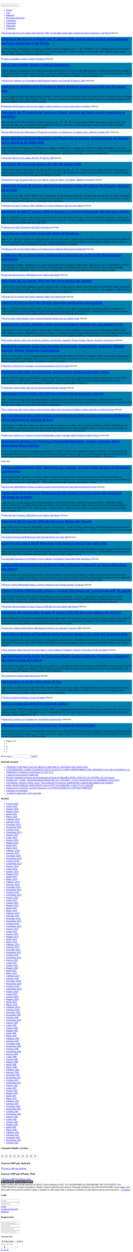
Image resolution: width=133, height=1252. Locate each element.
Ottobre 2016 (12, 1111)
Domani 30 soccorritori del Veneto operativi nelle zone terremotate (51, 303)
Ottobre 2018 (12, 1049)
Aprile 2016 (11, 1127)
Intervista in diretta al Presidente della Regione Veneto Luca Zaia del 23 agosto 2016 (64, 634)
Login (3, 1206)
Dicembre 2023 (13, 887)
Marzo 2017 (11, 1098)
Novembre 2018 (13, 1046)
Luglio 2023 (11, 900)
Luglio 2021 (11, 962)
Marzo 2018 (11, 1067)
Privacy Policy (8, 1182)
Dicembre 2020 (13, 981)
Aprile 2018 (11, 1064)
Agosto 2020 (12, 991)
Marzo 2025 (11, 848)
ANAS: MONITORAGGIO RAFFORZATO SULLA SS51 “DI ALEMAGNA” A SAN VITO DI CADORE (49, 785)
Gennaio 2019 (12, 1041)
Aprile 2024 (11, 876)
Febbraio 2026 (13, 819)
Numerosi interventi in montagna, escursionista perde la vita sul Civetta (55, 372)
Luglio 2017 (11, 1088)
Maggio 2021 (12, 968)
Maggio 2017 (12, 1093)
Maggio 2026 (12, 811)
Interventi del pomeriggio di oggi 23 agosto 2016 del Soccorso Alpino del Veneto (61, 612)
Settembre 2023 (13, 895)
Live (8, 12)
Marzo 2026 (11, 816)
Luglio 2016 (11, 1119)
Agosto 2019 (12, 1022)
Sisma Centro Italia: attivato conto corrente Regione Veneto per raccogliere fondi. (62, 324)
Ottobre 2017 (12, 1080)
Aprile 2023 (11, 908)
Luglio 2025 (11, 837)
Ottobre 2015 (12, 1143)
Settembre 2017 (13, 1082)
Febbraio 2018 (12, 1069)
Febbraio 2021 (12, 976)
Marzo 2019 (11, 1036)
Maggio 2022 (12, 936)
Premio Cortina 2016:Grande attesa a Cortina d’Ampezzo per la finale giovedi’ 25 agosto (66, 591)
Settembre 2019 (13, 1020)
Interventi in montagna (17, 790)
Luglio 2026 (11, 806)
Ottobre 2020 (12, 986)
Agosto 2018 (12, 1054)
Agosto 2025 (12, 835)
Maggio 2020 (12, 999)
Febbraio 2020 (13, 1007)
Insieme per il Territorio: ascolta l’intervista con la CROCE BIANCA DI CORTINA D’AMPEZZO (49, 788)
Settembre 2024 (14, 863)
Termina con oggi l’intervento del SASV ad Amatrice (40, 233)
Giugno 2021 (12, 965)
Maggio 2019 (12, 1030)
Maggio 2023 (12, 905)
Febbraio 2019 (12, 1038)
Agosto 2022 (12, 929)
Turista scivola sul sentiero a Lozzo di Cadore (34, 703)
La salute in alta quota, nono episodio (23, 793)
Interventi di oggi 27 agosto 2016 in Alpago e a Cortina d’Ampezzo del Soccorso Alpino (65, 212)
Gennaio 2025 (12, 853)
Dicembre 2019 (13, 1012)
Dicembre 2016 (13, 1106)
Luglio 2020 (11, 994)
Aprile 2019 (11, 1033)
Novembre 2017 (13, 1077)
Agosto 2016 (12, 1116)
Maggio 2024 (12, 874)
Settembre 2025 (14, 832)
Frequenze (11, 23)
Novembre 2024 (14, 858)
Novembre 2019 (13, 1015)
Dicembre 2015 (13, 1137)
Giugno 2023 (12, 902)
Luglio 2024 (11, 869)
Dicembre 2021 (13, 949)
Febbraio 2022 (13, 944)
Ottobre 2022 (12, 923)
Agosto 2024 (12, 866)
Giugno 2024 (12, 871)
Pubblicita (10, 28)
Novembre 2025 (13, 827)
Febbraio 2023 (13, 913)
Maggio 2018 (12, 1062)
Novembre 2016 (13, 1109)
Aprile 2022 (11, 939)
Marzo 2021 (11, 973)
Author (20, 1241)
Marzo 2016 (11, 1129)
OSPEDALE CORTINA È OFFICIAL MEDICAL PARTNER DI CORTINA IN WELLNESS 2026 (47, 767)
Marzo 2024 (12, 879)
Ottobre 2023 (12, 892)
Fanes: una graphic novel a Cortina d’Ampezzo (35, 65)
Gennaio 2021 (12, 978)
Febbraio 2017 (12, 1101)
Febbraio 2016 (12, 1132)
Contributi (125, 1189)
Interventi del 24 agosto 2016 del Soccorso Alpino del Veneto (46, 521)
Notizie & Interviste (15, 18)
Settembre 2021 (13, 957)
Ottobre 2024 (12, 861)
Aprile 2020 (11, 1002)
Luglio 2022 (11, 931)
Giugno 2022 (12, 934)
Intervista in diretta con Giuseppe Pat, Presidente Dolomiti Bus (48, 725)
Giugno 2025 (12, 840)
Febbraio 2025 (13, 850)
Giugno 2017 (12, 1090)
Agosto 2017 (12, 1085)
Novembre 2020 (14, 983)
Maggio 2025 (12, 842)
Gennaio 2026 (12, 822)
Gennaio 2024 (12, 884)
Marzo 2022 (11, 942)
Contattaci (11, 20)
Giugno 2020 (12, 996)
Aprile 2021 (11, 970)
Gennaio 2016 (12, 1135)
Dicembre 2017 (13, 1075)
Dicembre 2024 (13, 855)
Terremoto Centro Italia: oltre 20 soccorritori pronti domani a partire (52, 394)
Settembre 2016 (13, 1114)
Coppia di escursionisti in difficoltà (22, 775)
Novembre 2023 (13, 889)
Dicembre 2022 (13, 918)
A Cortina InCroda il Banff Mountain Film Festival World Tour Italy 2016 (54, 543)
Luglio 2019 (11, 1025)
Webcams (11, 25)
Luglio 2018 (11, 1056)
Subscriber (9, 1241)
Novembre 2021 (13, 952)
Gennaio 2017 (12, 1103)
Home (9, 10)
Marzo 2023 (11, 910)
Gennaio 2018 (12, 1072)
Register (5, 1211)
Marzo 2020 (12, 1004)
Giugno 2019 (12, 1028)
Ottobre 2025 (12, 829)
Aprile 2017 (11, 1096)
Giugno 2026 (12, 809)
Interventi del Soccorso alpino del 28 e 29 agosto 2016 (41, 164)
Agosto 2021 (12, 960)
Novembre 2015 (13, 1140)
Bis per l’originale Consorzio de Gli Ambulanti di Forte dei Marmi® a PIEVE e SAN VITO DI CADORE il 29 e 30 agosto (60, 777)
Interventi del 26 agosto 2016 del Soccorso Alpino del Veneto (46, 281)
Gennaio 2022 (12, 947)
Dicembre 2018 (13, 1043)
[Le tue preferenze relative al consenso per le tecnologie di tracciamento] (4, 1247)
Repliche (10, 15)
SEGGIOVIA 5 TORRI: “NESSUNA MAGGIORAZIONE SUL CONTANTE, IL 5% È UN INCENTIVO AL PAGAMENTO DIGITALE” (63, 780)
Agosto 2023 (12, 897)
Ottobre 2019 (12, 1017)
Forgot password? (9, 1209)
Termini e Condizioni (24, 1182)
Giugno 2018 (12, 1059)
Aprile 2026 (11, 814)
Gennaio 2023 (12, 916)
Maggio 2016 (12, 1124)
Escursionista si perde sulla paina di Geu (31, 682)
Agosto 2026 (12, 803)
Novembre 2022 (13, 921)
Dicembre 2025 (13, 824)
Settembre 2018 (13, 1051)
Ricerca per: (6, 756)
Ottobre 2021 (12, 955)
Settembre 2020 (14, 989)
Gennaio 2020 (12, 1009)
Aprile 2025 (11, 845)
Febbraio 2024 (13, 882)
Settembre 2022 (14, 926)
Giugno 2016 (12, 1122)
